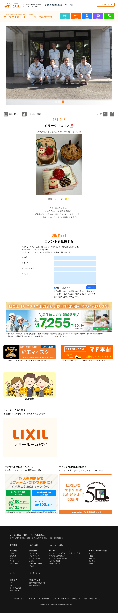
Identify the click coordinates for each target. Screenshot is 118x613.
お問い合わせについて (92, 599)
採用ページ (14, 563)
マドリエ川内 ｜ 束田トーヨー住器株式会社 (25, 14)
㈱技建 (91, 563)
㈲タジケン (93, 553)
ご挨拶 (12, 553)
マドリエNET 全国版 (8, 14)
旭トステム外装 (15, 588)
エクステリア (34, 556)
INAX (11, 585)
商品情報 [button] (55, 5)
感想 (57, 288)
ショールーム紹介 (56, 545)
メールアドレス (28, 268)
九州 (14, 14)
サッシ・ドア (34, 553)
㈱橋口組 (92, 558)
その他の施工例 (54, 563)
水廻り (31, 561)
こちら (54, 336)
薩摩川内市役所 (35, 585)
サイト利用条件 (44, 599)
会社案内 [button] (48, 5)
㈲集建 (91, 556)
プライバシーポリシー (61, 599)
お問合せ (66, 288)
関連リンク (76, 599)
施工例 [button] (60, 5)
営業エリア (14, 558)
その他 (31, 566)
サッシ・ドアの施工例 (57, 553)
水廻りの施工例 (54, 561)
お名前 (24, 257)
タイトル (25, 263)
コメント (25, 274)
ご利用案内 (31, 599)
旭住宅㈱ (92, 561)
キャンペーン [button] (73, 5)
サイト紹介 (34, 545)
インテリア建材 (35, 558)
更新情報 (13, 545)
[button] (55, 101)
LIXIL (11, 583)
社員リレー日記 (74, 553)
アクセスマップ (15, 561)
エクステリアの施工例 (57, 556)
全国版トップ (19, 599)
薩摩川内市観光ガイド (37, 583)
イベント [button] (66, 5)
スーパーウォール (35, 563)
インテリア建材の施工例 (58, 558)
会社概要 (13, 556)
